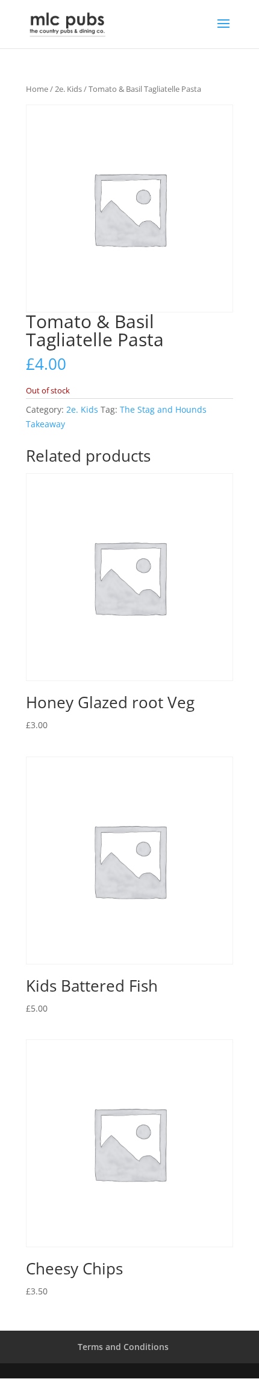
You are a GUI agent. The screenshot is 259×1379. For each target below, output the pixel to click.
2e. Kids (68, 88)
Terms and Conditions (123, 1346)
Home (37, 88)
